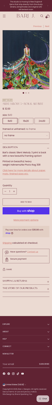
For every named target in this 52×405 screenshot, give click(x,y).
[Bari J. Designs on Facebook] (4, 374)
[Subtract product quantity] (14, 191)
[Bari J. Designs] (26, 16)
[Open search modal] (42, 16)
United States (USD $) (15, 384)
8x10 (10, 121)
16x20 (26, 121)
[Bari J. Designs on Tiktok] (18, 374)
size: (7, 115)
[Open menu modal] (4, 16)
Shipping (7, 242)
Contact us (32, 251)
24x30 (42, 121)
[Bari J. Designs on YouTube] (23, 374)
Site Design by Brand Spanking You (17, 394)
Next (47, 26)
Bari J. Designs (24, 389)
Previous (37, 26)
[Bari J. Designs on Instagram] (13, 374)
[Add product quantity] (5, 191)
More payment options (26, 220)
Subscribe (44, 364)
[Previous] (4, 6)
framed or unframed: (19, 129)
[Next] (47, 6)
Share (9, 269)
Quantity (7, 185)
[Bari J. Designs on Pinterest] (9, 374)
